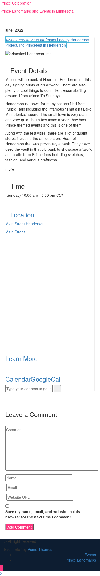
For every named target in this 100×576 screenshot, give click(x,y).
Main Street (15, 231)
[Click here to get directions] (57, 388)
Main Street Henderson (25, 223)
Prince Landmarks (80, 560)
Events (90, 554)
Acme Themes (40, 549)
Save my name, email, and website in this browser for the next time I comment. (42, 514)
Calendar (18, 379)
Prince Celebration (15, 3)
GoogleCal (45, 379)
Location (22, 214)
